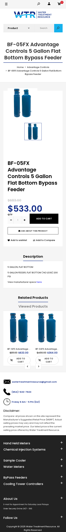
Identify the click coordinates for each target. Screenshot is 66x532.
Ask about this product (34, 230)
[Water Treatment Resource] (33, 15)
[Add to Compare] (26, 324)
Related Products (33, 297)
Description (33, 256)
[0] (59, 4)
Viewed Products (33, 306)
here (39, 282)
